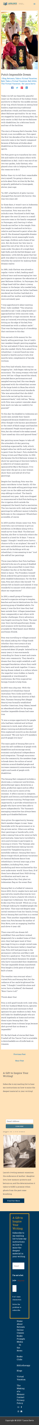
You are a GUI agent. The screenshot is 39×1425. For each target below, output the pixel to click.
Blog (4, 78)
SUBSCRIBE (19, 1126)
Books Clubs (20, 1356)
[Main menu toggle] (34, 4)
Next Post (19, 1061)
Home (20, 1321)
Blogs (19, 1370)
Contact (20, 1397)
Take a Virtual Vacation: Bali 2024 (21, 81)
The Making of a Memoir (20, 1388)
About (20, 1324)
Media (20, 1341)
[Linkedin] (27, 87)
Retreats (11, 78)
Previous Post (20, 1054)
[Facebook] (12, 87)
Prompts (21, 1338)
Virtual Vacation (21, 1376)
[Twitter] (17, 87)
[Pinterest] (22, 87)
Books (20, 1336)
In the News (19, 1347)
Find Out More (13, 1201)
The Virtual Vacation (10, 83)
